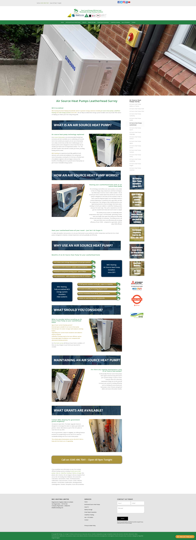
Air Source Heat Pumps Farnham (135, 151)
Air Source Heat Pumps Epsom (135, 129)
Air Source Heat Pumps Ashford (135, 137)
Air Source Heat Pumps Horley (135, 155)
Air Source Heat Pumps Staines (135, 146)
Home (86, 502)
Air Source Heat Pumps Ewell (137, 108)
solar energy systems (65, 112)
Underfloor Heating (89, 514)
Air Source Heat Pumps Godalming (135, 160)
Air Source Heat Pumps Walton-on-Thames (135, 105)
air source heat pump (58, 137)
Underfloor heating (66, 473)
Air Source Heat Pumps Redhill (135, 119)
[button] (184, 536)
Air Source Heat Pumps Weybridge (135, 133)
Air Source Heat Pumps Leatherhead (136, 124)
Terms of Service (125, 523)
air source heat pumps (107, 111)
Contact (86, 520)
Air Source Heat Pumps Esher (137, 111)
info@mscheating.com (57, 507)
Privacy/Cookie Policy (90, 525)
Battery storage (77, 473)
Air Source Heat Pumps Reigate (135, 164)
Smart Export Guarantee (90, 512)
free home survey (58, 343)
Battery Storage (88, 509)
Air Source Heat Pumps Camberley (135, 114)
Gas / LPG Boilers (88, 517)
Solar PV (86, 507)
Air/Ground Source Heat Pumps (92, 504)
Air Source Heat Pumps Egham (135, 142)
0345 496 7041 (45, 3)
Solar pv (58, 473)
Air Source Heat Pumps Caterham (135, 169)
